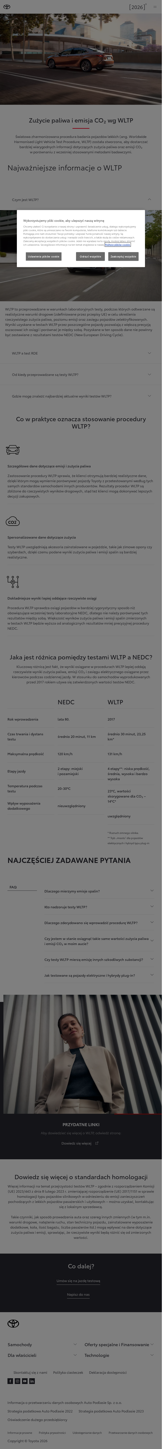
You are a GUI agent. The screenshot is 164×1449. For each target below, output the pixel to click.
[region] (81, 238)
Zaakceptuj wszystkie (123, 256)
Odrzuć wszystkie (90, 256)
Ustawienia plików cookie (43, 256)
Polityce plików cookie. (117, 245)
